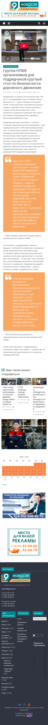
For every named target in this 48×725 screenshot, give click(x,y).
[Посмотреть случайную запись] (44, 23)
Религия (4, 683)
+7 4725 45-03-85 (7, 595)
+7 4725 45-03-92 (7, 604)
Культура (4, 628)
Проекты (4, 658)
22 (37, 474)
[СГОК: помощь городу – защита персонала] (24, 379)
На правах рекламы (10, 66)
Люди (3, 632)
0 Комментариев (26, 92)
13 (24, 471)
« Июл (4, 484)
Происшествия (7, 678)
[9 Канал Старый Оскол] (3, 23)
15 (37, 471)
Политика (5, 654)
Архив (3, 621)
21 (30, 474)
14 (30, 471)
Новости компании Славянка (7, 663)
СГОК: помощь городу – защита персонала (23, 392)
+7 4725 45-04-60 (7, 606)
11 (12, 471)
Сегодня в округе (8, 687)
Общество (5, 647)
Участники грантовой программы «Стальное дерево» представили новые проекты (9, 395)
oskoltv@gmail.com (8, 589)
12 (18, 471)
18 (12, 474)
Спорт (3, 693)
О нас (19, 619)
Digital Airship (20, 715)
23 (43, 474)
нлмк (37, 92)
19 (18, 474)
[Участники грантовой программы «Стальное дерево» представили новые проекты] (8, 379)
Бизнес (4, 625)
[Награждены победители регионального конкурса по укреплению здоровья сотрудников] (39, 379)
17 (5, 474)
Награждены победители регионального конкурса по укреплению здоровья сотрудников (39, 398)
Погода (4, 651)
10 (5, 471)
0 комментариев (8, 410)
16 (43, 471)
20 (24, 474)
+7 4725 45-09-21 (7, 597)
